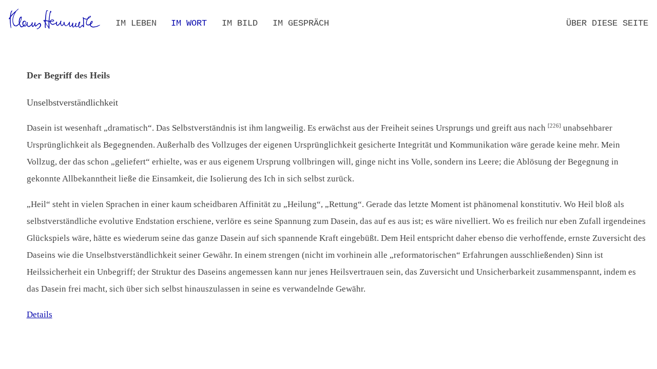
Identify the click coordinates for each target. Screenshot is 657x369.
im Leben (136, 23)
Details (39, 314)
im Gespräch (301, 23)
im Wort (189, 23)
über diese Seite (607, 23)
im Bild (240, 23)
